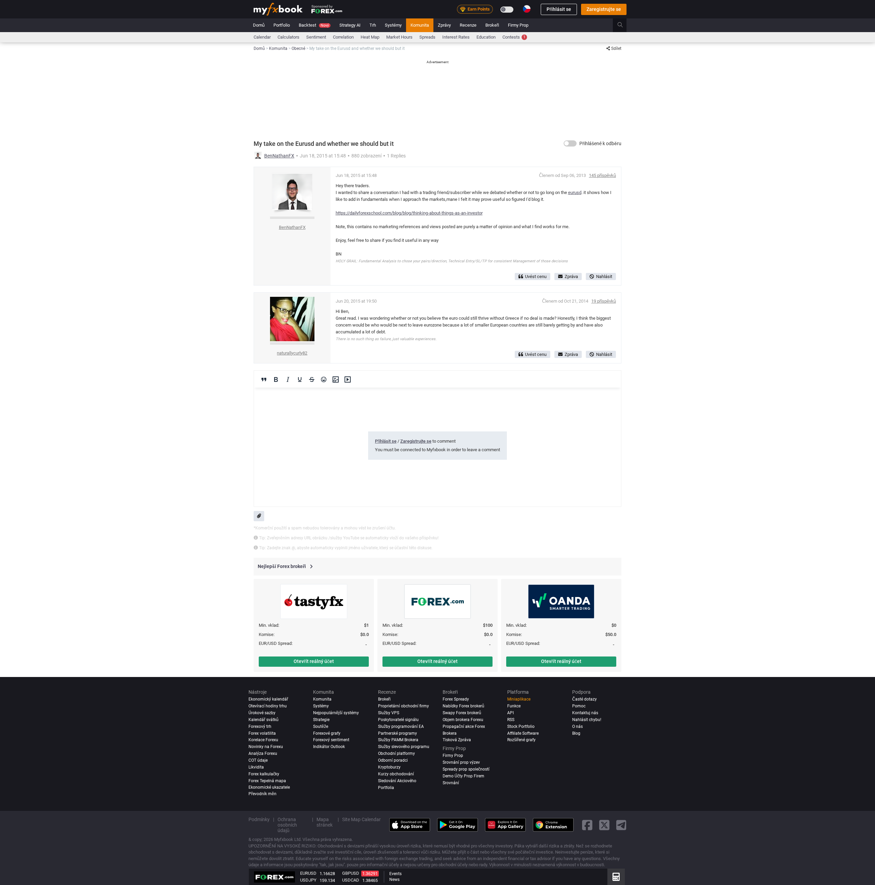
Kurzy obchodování (396, 774)
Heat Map (370, 37)
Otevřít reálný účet (314, 661)
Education (486, 37)
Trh (372, 25)
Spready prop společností (466, 768)
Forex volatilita (262, 733)
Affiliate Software (523, 733)
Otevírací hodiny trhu (267, 706)
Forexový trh (259, 726)
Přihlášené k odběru (600, 143)
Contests (513, 37)
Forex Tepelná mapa (267, 780)
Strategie (321, 719)
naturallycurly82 (292, 353)
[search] (624, 25)
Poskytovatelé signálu (398, 719)
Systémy (393, 25)
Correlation (343, 37)
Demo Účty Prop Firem (463, 775)
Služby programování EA (401, 726)
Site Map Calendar (361, 819)
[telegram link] (621, 825)
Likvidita (256, 767)
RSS (510, 719)
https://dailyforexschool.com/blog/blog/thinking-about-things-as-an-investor (409, 213)
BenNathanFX (279, 155)
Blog (576, 733)
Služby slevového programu (403, 746)
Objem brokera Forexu (463, 719)
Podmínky (259, 819)
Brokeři (492, 25)
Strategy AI (350, 25)
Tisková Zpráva (457, 739)
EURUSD (308, 873)
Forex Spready (456, 699)
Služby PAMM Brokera (398, 739)
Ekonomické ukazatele (269, 787)
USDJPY (308, 880)
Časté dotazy (584, 699)
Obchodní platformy (396, 753)
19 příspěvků (603, 301)
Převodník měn (262, 793)
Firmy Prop (518, 25)
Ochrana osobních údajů (287, 825)
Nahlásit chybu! (586, 719)
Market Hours (399, 37)
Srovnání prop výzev (461, 762)
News (394, 879)
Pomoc (578, 706)
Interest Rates (456, 37)
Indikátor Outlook (329, 746)
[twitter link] (604, 825)
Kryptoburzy (389, 767)
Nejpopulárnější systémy (336, 712)
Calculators (288, 37)
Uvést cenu (536, 276)
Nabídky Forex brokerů (463, 706)
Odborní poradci (393, 760)
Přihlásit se (559, 9)
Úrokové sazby (261, 712)
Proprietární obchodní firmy (403, 706)
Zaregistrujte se (604, 9)
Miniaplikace (518, 699)
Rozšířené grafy (521, 739)
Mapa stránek (325, 822)
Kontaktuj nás (585, 712)
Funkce (514, 706)
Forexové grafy (326, 733)
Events (395, 873)
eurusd (574, 192)
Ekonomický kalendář (268, 699)
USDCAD (350, 880)
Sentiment (316, 37)
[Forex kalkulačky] (616, 877)
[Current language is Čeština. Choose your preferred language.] (527, 9)
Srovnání (451, 782)
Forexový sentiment (331, 739)
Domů (259, 25)
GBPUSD (350, 873)
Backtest (314, 25)
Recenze (468, 25)
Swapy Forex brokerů (462, 712)
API (510, 712)
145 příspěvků (602, 175)
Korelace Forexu (263, 739)
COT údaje (258, 760)
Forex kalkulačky (263, 774)
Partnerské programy (397, 733)
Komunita (419, 25)
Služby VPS (388, 712)
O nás (577, 726)
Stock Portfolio (521, 726)
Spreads (427, 37)
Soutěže (320, 726)
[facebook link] (587, 825)
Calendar (262, 37)
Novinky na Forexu (265, 746)
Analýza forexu (262, 753)
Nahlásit (604, 276)
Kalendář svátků (263, 719)
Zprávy (444, 25)
